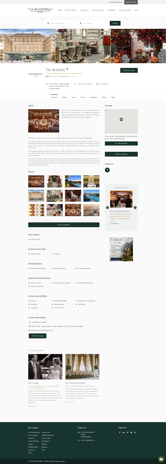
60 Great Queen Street (119, 211)
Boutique (44, 447)
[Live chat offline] (161, 459)
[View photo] (36, 181)
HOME (59, 10)
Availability (93, 97)
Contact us (31, 450)
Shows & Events (33, 441)
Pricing (73, 97)
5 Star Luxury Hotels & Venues (72, 73)
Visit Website (104, 84)
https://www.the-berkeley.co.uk (42, 330)
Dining (83, 97)
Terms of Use (46, 432)
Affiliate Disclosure (48, 435)
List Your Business (116, 2)
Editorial (44, 444)
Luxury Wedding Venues (54, 73)
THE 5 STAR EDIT (125, 10)
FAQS (113, 97)
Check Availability (64, 225)
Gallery (64, 97)
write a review (72, 76)
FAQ (29, 453)
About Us (31, 438)
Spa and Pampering (89, 386)
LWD (136, 10)
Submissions (46, 441)
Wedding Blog (33, 447)
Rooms (104, 97)
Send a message (129, 70)
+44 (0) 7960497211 (88, 440)
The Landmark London (75, 383)
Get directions (122, 143)
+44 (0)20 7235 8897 (84, 84)
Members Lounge (131, 2)
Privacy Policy (46, 438)
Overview (54, 97)
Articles (30, 444)
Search (115, 23)
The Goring (33, 383)
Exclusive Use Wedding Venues (36, 388)
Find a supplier (33, 435)
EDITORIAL (112, 10)
